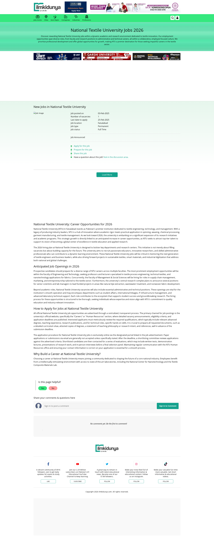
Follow (107, 481)
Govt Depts (55, 20)
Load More (107, 174)
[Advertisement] (107, 79)
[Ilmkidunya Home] (47, 7)
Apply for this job (82, 146)
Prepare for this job (83, 149)
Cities (46, 20)
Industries (76, 20)
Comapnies (66, 20)
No (53, 388)
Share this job (80, 153)
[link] (76, 7)
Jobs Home (38, 20)
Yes (42, 388)
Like (48, 481)
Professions (86, 20)
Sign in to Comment (167, 406)
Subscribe (78, 481)
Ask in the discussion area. (116, 157)
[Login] (177, 18)
